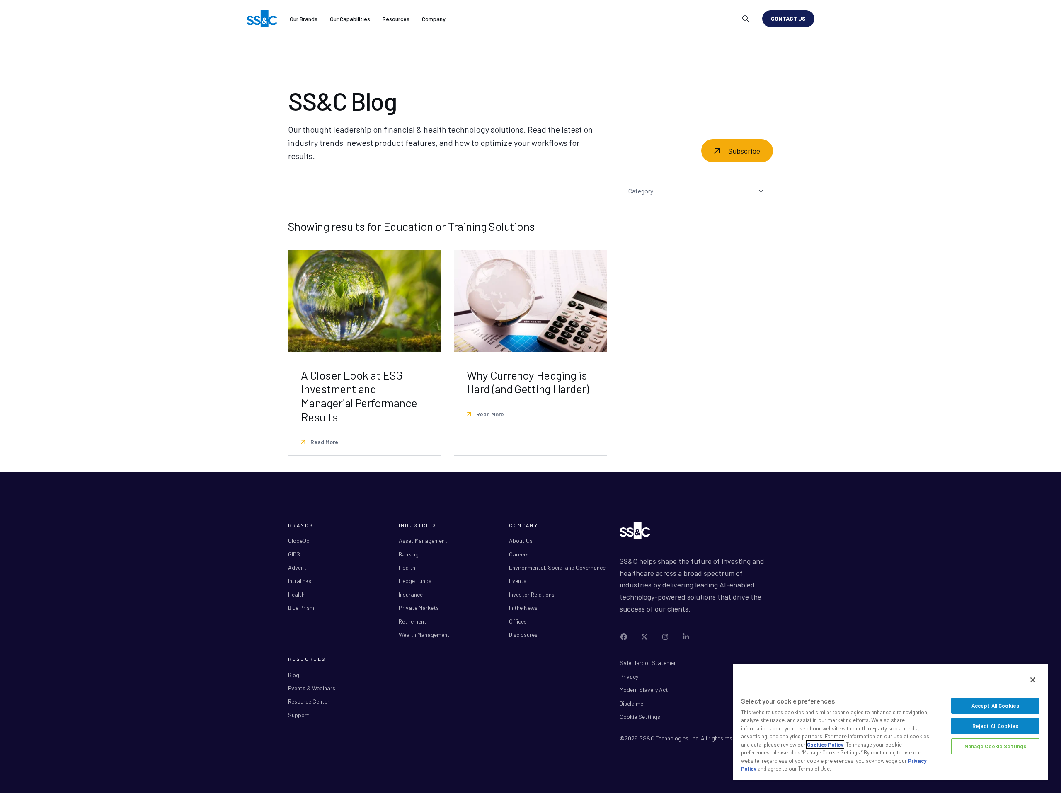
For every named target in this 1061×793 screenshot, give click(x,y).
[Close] (1033, 680)
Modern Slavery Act (644, 689)
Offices (518, 621)
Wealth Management (424, 634)
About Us (521, 540)
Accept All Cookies (995, 705)
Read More (323, 441)
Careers (519, 554)
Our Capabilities (350, 18)
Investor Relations (532, 594)
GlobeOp (299, 540)
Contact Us (788, 18)
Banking (409, 554)
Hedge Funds (415, 580)
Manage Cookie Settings (995, 746)
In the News (523, 607)
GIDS (294, 554)
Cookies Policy (825, 744)
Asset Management (423, 540)
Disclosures (523, 634)
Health (296, 594)
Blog (293, 674)
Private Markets (419, 607)
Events (517, 580)
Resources (396, 18)
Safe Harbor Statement (649, 662)
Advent (297, 567)
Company (434, 18)
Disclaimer (632, 703)
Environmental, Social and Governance (557, 567)
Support (298, 714)
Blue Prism (301, 607)
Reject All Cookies (995, 726)
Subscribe (744, 150)
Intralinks (299, 580)
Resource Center (308, 701)
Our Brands (303, 18)
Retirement (412, 621)
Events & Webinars (311, 687)
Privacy (629, 676)
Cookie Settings (640, 716)
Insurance (411, 594)
